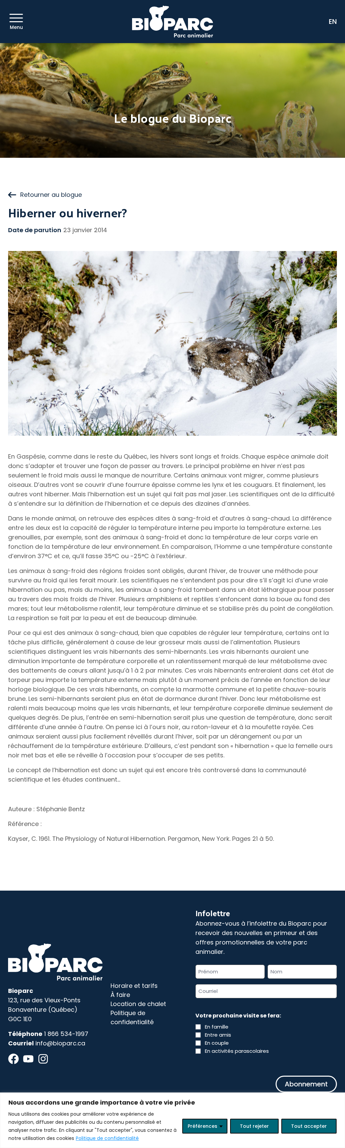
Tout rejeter (254, 1126)
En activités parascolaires (237, 1050)
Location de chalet (138, 1004)
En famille (216, 1026)
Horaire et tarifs (134, 985)
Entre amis (218, 1034)
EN (333, 21)
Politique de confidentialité (107, 1138)
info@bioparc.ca (60, 1043)
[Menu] (16, 18)
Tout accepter (309, 1126)
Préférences (202, 1126)
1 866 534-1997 (66, 1034)
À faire (120, 995)
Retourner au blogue (51, 194)
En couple (217, 1042)
